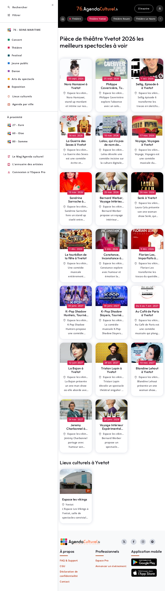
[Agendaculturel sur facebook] (133, 542)
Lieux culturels (19, 96)
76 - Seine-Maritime (26, 29)
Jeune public (20, 63)
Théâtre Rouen (121, 18)
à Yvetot (75, 86)
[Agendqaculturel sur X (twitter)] (124, 542)
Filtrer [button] (13, 15)
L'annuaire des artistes (25, 164)
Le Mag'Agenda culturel (25, 156)
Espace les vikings (74, 499)
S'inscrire (143, 8)
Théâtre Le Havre (145, 18)
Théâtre (17, 47)
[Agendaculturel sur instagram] (143, 542)
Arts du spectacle (23, 79)
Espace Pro (102, 560)
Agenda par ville (20, 104)
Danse (16, 71)
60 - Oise (18, 133)
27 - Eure (18, 125)
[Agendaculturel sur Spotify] (152, 542)
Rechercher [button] (17, 7)
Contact (64, 581)
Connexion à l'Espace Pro (26, 172)
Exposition (18, 86)
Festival (17, 55)
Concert (17, 39)
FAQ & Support (69, 560)
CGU (62, 566)
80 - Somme (20, 141)
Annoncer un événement (111, 566)
